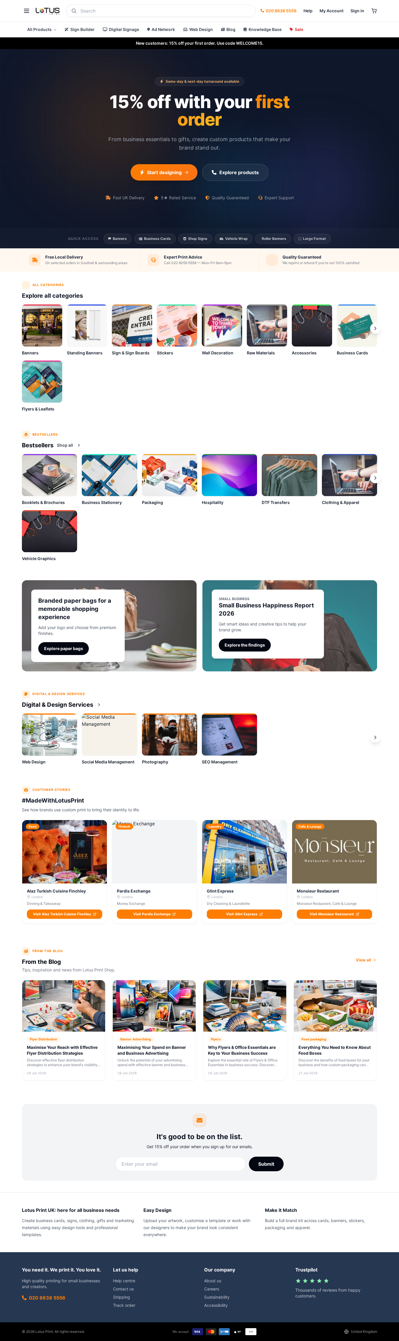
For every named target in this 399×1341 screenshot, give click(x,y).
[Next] (375, 478)
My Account (332, 10)
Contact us (123, 1288)
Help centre (124, 1280)
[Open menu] (26, 10)
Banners (120, 238)
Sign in (357, 10)
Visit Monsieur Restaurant (332, 914)
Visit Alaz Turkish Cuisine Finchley (62, 914)
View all (363, 959)
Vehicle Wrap (236, 238)
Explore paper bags (63, 648)
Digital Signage (124, 29)
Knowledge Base (265, 29)
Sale (299, 29)
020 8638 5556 (281, 10)
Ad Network (163, 29)
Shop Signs (197, 238)
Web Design (201, 29)
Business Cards (157, 238)
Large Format (314, 238)
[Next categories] (375, 328)
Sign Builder (82, 29)
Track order (124, 1305)
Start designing (164, 172)
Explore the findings (245, 644)
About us (212, 1280)
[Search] (74, 11)
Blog (230, 29)
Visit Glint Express (242, 914)
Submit (266, 1164)
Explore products (239, 172)
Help (308, 10)
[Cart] (374, 11)
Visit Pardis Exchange (152, 914)
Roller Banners (274, 238)
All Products (39, 29)
